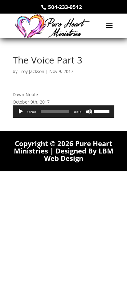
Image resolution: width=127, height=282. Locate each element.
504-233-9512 (64, 6)
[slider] (102, 110)
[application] (63, 111)
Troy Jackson (31, 71)
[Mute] (89, 111)
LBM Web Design (78, 154)
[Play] (21, 111)
